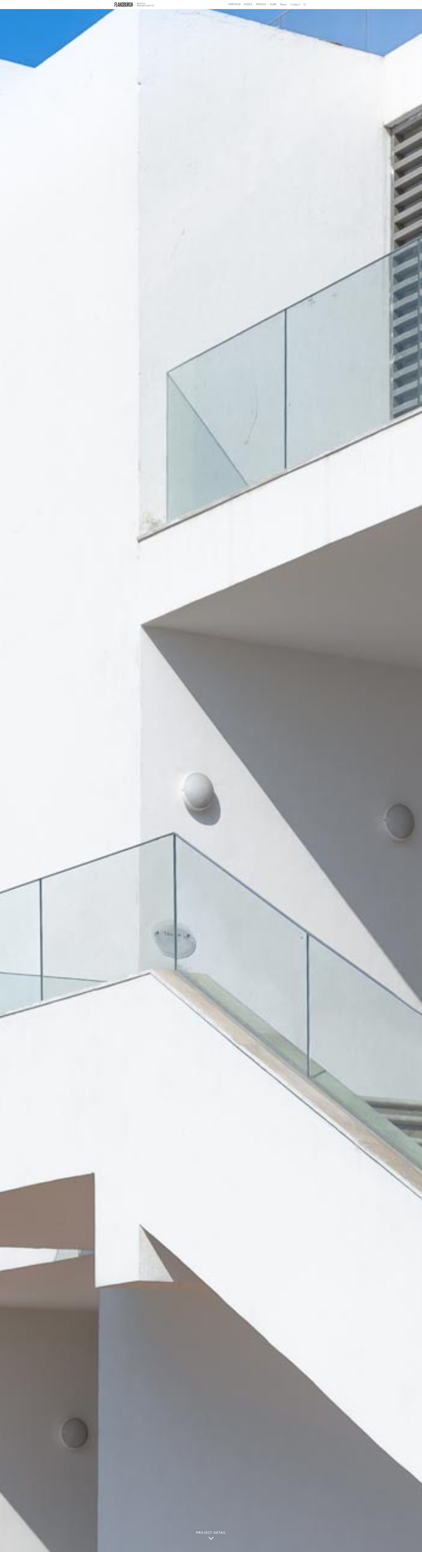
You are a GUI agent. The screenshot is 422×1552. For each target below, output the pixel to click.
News (283, 4)
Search (304, 4)
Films (273, 4)
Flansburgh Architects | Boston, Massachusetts (134, 4)
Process (261, 4)
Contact (295, 4)
